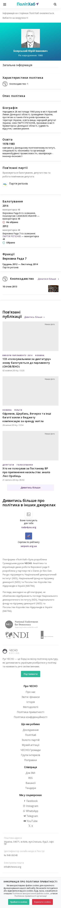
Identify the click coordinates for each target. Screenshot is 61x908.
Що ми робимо (30, 724)
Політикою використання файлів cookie (30, 893)
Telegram (32, 816)
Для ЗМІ (30, 773)
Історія (30, 702)
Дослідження (30, 730)
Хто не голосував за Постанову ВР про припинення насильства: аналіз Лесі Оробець (26, 472)
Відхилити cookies (42, 902)
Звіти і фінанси (31, 697)
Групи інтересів (30, 755)
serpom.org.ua (29, 546)
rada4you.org (28, 527)
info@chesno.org (12, 866)
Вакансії (31, 783)
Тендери (30, 788)
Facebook (32, 801)
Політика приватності (30, 712)
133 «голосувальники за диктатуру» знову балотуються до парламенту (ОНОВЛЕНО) (27, 362)
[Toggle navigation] (5, 4)
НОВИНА (39, 355)
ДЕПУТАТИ (8, 465)
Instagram (31, 806)
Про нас (30, 692)
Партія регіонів (18, 183)
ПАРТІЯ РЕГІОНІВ (12, 236)
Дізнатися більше (47, 278)
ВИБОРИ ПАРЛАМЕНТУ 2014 (18, 355)
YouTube (32, 821)
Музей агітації (30, 745)
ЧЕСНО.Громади (30, 750)
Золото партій (30, 740)
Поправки (30, 760)
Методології (30, 707)
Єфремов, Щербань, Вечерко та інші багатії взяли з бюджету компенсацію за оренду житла (27, 417)
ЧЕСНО (13, 650)
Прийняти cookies (18, 902)
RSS (30, 778)
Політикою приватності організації (31, 896)
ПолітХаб (30, 735)
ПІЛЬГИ (18, 410)
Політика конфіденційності (30, 717)
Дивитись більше (33, 316)
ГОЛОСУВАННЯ (25, 465)
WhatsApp (31, 811)
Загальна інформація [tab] (17, 65)
